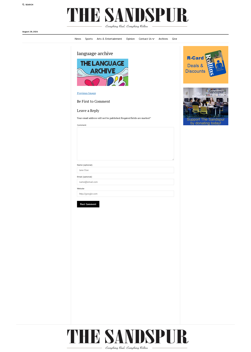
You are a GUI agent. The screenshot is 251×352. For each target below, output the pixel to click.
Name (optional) (84, 165)
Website (80, 188)
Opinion (130, 38)
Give (174, 38)
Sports (89, 38)
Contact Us (145, 38)
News (78, 38)
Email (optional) (84, 176)
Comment (81, 125)
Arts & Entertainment (109, 38)
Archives (163, 38)
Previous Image (86, 93)
